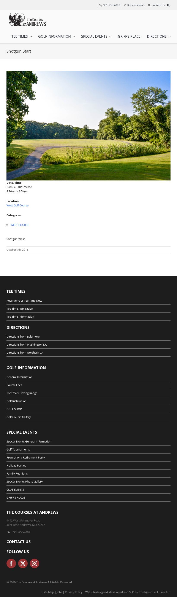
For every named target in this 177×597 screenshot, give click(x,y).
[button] (168, 5)
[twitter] (23, 563)
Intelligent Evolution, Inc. (155, 592)
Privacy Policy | (75, 592)
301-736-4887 (21, 532)
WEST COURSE (20, 225)
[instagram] (34, 563)
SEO (131, 592)
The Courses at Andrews (32, 512)
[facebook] (11, 563)
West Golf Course (17, 205)
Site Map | (50, 592)
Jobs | (61, 592)
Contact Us (18, 541)
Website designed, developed (104, 592)
